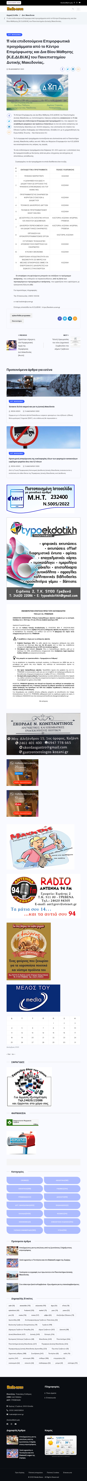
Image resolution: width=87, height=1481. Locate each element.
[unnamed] (43, 734)
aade (12, 1306)
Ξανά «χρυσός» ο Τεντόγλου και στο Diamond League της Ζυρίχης (44, 1260)
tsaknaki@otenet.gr (16, 1414)
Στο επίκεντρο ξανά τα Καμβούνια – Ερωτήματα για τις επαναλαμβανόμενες (49, 1284)
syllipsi (48, 1315)
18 (12, 1038)
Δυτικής (35, 1334)
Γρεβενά (47, 1325)
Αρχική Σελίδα (12, 15)
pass (55, 1310)
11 (11, 1033)
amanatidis (25, 1306)
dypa (54, 1306)
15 (53, 1033)
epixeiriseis (14, 1310)
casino (25, 1180)
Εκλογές (49, 1334)
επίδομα (44, 1358)
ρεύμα (59, 1363)
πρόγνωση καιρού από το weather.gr (61, 1456)
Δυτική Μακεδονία (17, 1334)
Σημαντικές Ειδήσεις (62, 1222)
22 (53, 1038)
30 (64, 1042)
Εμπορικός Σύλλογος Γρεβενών (21, 1339)
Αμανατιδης (14, 1320)
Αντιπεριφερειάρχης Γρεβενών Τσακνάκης (41, 1320)
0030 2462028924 (16, 1410)
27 (33, 1042)
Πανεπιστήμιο (17, 321)
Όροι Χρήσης (19, 1473)
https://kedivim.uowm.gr (51, 307)
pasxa (66, 1310)
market (43, 1310)
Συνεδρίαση (37, 1353)
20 (33, 1038)
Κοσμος (62, 1213)
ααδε (67, 1353)
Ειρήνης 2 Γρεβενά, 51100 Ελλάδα (20, 1406)
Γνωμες (62, 1189)
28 (43, 1042)
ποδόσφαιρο (45, 1363)
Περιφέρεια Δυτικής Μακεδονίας (55, 1344)
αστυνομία (28, 1358)
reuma (22, 1315)
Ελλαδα (25, 1213)
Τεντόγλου (53, 1353)
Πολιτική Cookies (53, 1473)
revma (35, 1315)
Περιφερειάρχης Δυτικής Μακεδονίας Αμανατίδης (28, 1349)
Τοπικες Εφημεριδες (25, 1230)
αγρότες (13, 1358)
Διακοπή (64, 1329)
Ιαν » (13, 1054)
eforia (65, 1306)
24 (75, 1038)
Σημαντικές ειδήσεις (17, 1353)
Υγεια (62, 1230)
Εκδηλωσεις (62, 1205)
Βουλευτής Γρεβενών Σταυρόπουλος (23, 1325)
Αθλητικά (24, 1189)
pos (11, 1315)
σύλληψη (72, 1363)
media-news (15, 411)
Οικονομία (25, 1222)
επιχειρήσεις (59, 1358)
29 (53, 1042)
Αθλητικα (62, 1180)
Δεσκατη (62, 1197)
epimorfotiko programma (21, 315)
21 (43, 1038)
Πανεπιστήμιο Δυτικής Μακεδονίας (23, 1344)
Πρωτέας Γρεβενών (60, 1349)
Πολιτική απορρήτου (36, 1473)
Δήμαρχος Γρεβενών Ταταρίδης (21, 1329)
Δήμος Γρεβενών (47, 1329)
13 (32, 1033)
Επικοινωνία (51, 1398)
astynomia (40, 1306)
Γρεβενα (24, 1197)
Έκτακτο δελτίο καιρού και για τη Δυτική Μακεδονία (31, 406)
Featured (29, 1310)
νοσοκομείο (14, 1363)
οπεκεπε (29, 1363)
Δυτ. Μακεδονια (28, 15)
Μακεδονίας (45, 1339)
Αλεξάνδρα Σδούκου (65, 1315)
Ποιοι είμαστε (51, 1393)
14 (43, 1033)
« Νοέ (9, 1054)
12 (22, 1033)
